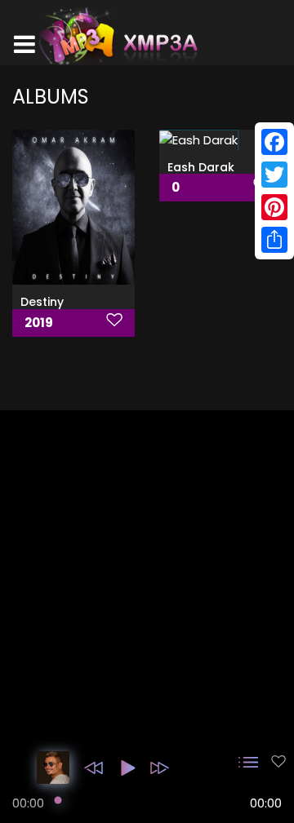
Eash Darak (200, 167)
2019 (38, 322)
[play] (278, 761)
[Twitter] (274, 174)
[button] (93, 768)
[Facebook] (274, 142)
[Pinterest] (274, 207)
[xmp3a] (116, 36)
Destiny (42, 302)
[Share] (274, 239)
